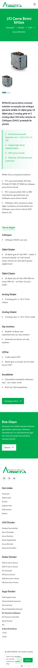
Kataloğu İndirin (11, 401)
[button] (4, 478)
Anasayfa (10, 27)
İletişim (7, 447)
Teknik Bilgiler (8, 227)
